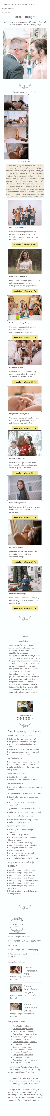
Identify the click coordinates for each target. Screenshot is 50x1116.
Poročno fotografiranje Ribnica (21, 883)
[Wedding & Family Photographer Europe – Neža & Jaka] (25, 53)
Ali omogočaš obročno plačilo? (21, 853)
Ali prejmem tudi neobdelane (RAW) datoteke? (22, 745)
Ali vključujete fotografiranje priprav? (24, 762)
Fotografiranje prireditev (23, 1055)
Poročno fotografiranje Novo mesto (23, 880)
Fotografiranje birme (21, 1044)
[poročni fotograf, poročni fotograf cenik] (25, 706)
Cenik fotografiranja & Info (25, 245)
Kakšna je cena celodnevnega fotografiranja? (20, 830)
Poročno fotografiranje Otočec (21, 878)
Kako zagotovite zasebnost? (20, 822)
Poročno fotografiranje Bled (20, 872)
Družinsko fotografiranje (23, 1028)
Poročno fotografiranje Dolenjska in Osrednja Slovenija (22, 892)
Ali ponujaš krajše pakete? (19, 835)
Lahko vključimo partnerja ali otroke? (24, 779)
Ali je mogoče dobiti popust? (20, 855)
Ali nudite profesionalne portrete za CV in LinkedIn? (24, 788)
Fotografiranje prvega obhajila (25, 1041)
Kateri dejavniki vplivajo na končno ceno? (25, 845)
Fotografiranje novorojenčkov (25, 1034)
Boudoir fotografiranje (22, 1047)
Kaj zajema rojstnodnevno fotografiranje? (25, 812)
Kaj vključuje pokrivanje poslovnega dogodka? (22, 798)
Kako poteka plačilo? (17, 850)
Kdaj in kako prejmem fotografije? (23, 741)
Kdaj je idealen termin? (18, 777)
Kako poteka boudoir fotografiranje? (23, 819)
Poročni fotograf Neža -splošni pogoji (23, 949)
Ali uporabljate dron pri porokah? (22, 764)
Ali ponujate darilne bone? (19, 754)
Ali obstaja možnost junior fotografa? (24, 752)
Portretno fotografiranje (22, 1049)
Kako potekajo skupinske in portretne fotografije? (23, 768)
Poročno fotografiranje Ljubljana (22, 870)
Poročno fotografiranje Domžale (22, 875)
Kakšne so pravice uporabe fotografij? (24, 749)
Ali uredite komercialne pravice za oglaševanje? (21, 803)
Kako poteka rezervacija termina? (22, 739)
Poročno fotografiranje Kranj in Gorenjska (20, 887)
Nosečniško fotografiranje (23, 1031)
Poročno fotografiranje (22, 1026)
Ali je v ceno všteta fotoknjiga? (21, 842)
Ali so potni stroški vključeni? (21, 848)
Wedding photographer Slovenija (25, 1083)
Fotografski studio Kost (21, 1078)
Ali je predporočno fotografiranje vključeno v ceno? (21, 838)
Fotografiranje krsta (21, 1039)
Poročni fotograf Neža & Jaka (19, 936)
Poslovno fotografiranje (22, 1036)
